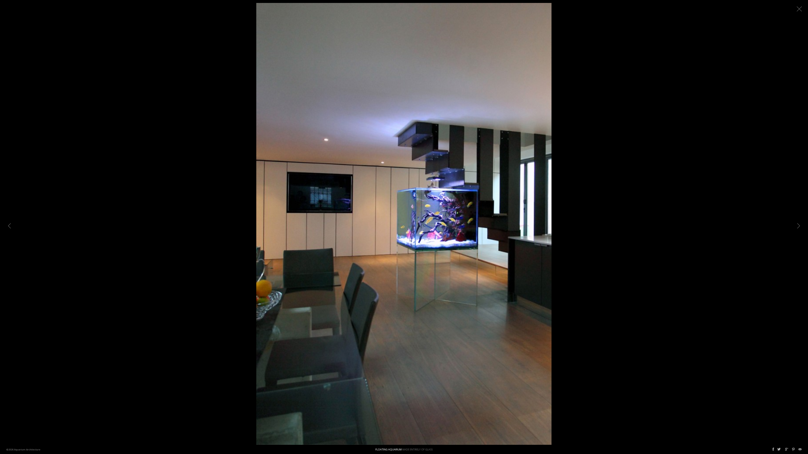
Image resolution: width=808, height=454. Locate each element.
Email (800, 449)
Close (799, 8)
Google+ (786, 449)
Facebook (773, 449)
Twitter (779, 449)
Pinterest (793, 449)
